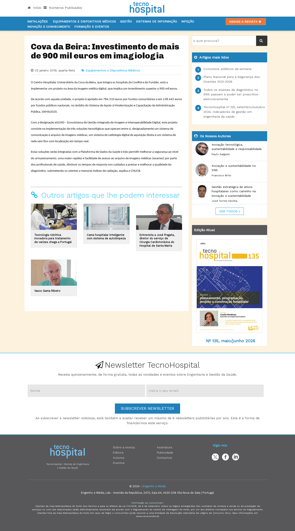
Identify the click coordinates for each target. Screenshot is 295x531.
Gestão (126, 21)
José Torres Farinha (224, 200)
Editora (118, 452)
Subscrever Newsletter (147, 408)
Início (36, 8)
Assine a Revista (244, 21)
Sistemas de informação (156, 21)
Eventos (119, 463)
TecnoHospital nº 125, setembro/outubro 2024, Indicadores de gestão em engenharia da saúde (234, 111)
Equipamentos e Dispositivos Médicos (84, 21)
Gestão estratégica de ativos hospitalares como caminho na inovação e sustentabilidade (234, 191)
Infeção (187, 21)
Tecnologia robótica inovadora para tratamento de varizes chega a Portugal (53, 238)
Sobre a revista (124, 447)
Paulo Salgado (221, 154)
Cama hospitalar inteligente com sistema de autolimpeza (106, 236)
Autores (118, 457)
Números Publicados (65, 8)
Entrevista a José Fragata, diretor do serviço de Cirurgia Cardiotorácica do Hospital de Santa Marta (157, 240)
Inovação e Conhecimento (48, 26)
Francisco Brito (221, 175)
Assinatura (164, 447)
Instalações (37, 21)
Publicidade (165, 452)
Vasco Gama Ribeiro (47, 290)
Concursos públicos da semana (227, 69)
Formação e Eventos (91, 26)
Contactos (164, 457)
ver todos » (229, 211)
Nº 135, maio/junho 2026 (230, 340)
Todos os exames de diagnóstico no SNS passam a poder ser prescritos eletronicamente (230, 94)
